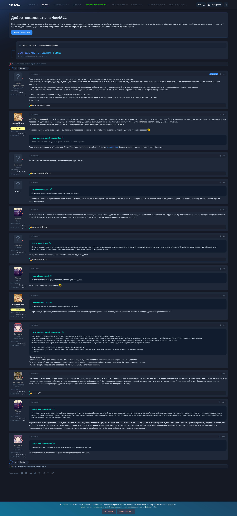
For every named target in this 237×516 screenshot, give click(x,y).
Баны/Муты (137, 4)
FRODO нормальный (27, 56)
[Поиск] (226, 4)
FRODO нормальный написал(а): (46, 138)
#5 (224, 210)
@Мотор (142, 122)
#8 (224, 295)
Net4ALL (14, 4)
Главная (31, 4)
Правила (77, 4)
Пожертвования (156, 4)
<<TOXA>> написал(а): (41, 409)
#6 (224, 236)
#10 (223, 373)
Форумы (45, 4)
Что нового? (60, 4)
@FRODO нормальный (38, 119)
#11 (223, 402)
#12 (223, 437)
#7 (224, 269)
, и (41, 105)
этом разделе (112, 147)
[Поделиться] (220, 74)
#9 (224, 325)
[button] (37, 4)
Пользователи (177, 4)
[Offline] (22, 78)
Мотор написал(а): (39, 243)
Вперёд (22, 68)
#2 (224, 114)
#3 (224, 156)
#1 (224, 74)
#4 (224, 182)
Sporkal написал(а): (40, 189)
